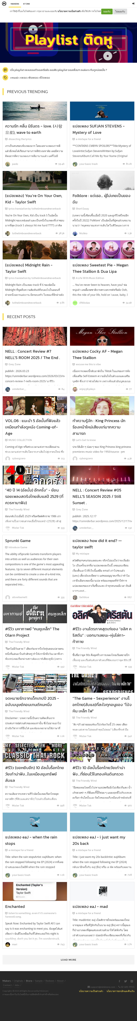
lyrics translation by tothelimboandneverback (35, 208)
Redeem (49, 980)
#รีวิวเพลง (44, 77)
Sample (39, 980)
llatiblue (84, 597)
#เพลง (23, 77)
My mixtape (82, 553)
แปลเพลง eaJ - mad (90, 906)
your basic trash (88, 164)
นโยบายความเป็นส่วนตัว (69, 11)
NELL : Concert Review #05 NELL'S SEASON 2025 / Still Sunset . (97, 496)
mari (14, 944)
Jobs (17, 985)
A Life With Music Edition (90, 278)
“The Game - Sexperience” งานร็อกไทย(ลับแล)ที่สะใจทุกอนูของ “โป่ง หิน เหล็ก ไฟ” (102, 704)
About (60, 980)
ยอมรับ (106, 11)
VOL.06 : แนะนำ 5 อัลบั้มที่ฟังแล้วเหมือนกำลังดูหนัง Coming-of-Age (32, 427)
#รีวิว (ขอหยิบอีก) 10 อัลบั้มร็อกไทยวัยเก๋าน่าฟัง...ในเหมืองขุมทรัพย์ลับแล (34, 774)
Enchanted (15, 906)
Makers (15, 4)
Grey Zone (15, 364)
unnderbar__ (19, 389)
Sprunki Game (18, 541)
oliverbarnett (19, 597)
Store (26, 4)
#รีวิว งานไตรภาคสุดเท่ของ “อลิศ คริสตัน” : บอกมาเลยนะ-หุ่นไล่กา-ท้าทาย (102, 635)
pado (15, 164)
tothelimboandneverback (26, 233)
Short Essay (82, 208)
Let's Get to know (86, 440)
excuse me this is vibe (88, 364)
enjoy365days (87, 389)
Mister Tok (18, 528)
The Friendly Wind (19, 509)
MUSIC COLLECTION (20, 440)
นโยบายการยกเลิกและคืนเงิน (120, 991)
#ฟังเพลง (32, 77)
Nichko (83, 233)
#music (14, 77)
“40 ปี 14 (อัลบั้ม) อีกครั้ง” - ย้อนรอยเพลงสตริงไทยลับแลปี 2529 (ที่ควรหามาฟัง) (34, 496)
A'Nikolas (84, 302)
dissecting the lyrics (20, 139)
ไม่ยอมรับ (120, 11)
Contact (7, 985)
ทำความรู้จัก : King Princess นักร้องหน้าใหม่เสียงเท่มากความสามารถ (99, 427)
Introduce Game (18, 547)
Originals (18, 980)
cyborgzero (18, 458)
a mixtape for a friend (88, 139)
